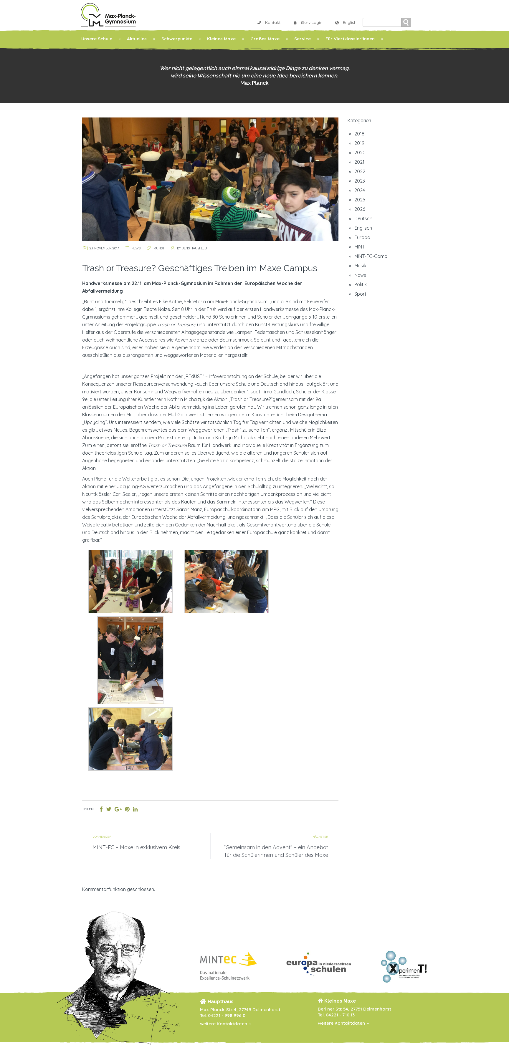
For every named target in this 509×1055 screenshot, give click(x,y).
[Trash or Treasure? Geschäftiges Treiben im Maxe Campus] (210, 178)
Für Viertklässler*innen (350, 39)
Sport (360, 294)
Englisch (363, 228)
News (136, 248)
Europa (362, 237)
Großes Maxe (265, 39)
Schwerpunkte (176, 39)
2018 (359, 134)
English (349, 22)
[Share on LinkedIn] (135, 809)
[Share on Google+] (118, 809)
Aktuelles (137, 39)
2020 (360, 152)
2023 (359, 181)
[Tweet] (108, 809)
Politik (360, 284)
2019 (359, 143)
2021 (359, 162)
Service (302, 39)
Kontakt (272, 22)
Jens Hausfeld (194, 248)
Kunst (159, 248)
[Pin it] (127, 809)
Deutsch (363, 218)
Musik (360, 266)
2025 (359, 200)
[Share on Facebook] (101, 809)
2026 (359, 209)
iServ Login (311, 22)
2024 (359, 190)
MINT (359, 247)
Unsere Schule (96, 39)
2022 (359, 171)
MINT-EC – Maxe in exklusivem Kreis (136, 847)
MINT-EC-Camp (370, 256)
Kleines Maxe (221, 39)
